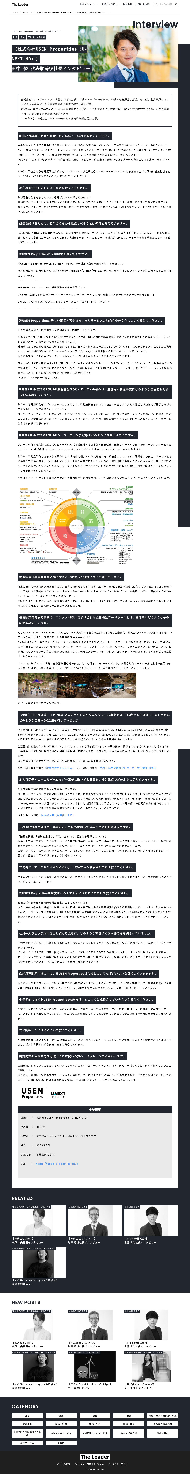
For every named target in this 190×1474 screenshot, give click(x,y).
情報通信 (27, 1423)
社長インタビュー (89, 4)
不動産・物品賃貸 (162, 1423)
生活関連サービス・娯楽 (95, 1433)
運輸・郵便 (61, 1423)
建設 (95, 1415)
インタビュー (24, 12)
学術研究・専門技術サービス (27, 1433)
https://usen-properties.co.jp (57, 1164)
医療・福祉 (163, 1433)
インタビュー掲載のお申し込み (89, 1464)
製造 (129, 1415)
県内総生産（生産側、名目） (57, 815)
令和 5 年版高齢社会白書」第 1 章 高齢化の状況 (128, 768)
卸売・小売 (95, 1423)
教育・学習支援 (129, 1433)
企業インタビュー (110, 4)
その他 (61, 1442)
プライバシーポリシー (119, 1464)
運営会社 (127, 4)
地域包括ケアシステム (59, 768)
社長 (27, 1415)
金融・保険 (129, 1423)
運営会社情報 (63, 1464)
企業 (61, 1415)
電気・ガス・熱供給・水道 (163, 1415)
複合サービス (27, 1442)
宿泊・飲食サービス (61, 1433)
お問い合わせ (142, 4)
